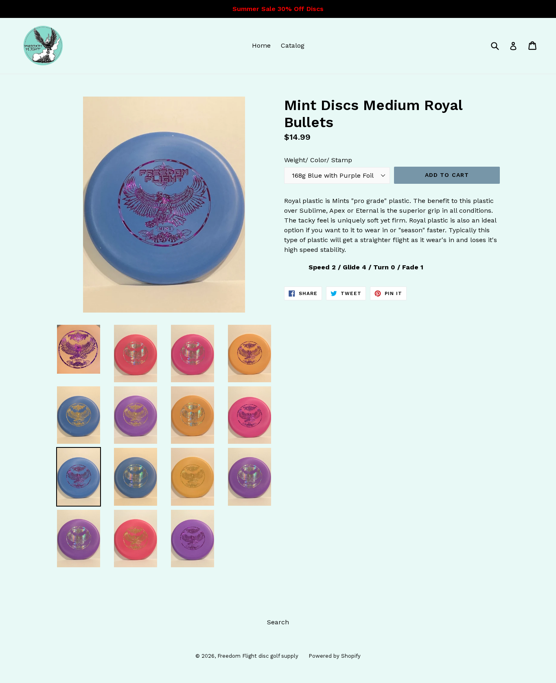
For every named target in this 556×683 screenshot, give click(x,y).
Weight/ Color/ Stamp (318, 160)
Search (278, 622)
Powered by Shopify (335, 656)
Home (261, 45)
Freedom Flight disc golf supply (257, 656)
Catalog (292, 45)
